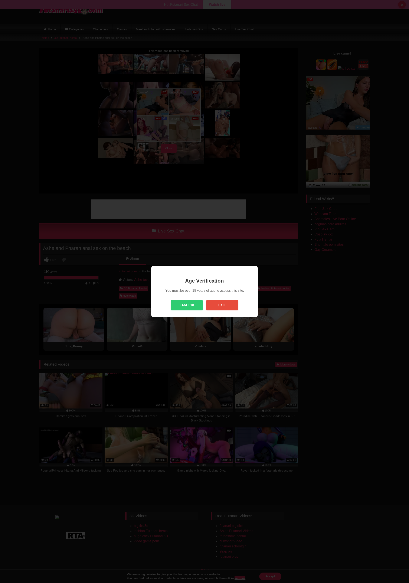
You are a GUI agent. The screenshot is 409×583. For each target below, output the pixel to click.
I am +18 (187, 305)
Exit (222, 305)
